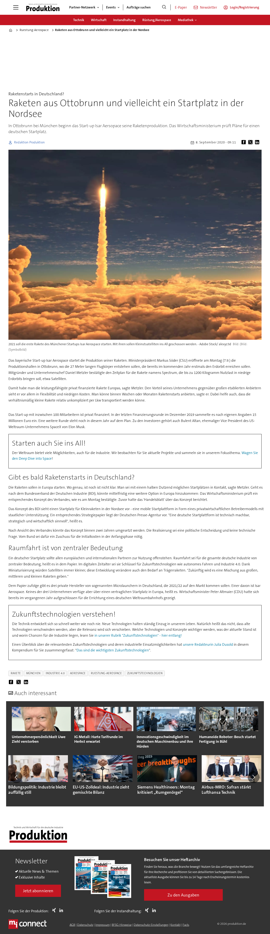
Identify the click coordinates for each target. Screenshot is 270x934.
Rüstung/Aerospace (156, 20)
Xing (55, 910)
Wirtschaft (99, 20)
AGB (72, 925)
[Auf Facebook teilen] (244, 142)
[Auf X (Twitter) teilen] (251, 142)
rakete (16, 673)
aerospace (78, 673)
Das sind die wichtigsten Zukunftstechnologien (113, 650)
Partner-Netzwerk (82, 7)
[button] (16, 777)
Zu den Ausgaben (183, 895)
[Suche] (164, 7)
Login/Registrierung (244, 7)
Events (111, 7)
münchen (33, 673)
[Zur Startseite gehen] (43, 7)
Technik (78, 20)
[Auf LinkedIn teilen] (258, 142)
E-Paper (181, 7)
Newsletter (208, 7)
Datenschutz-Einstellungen (151, 925)
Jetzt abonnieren (38, 891)
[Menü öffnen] (16, 7)
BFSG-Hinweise (122, 925)
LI (62, 910)
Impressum (102, 925)
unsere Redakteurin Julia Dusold (208, 644)
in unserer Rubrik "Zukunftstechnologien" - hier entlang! (138, 635)
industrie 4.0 (55, 673)
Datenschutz (85, 925)
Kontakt (175, 925)
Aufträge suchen (139, 7)
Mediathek (185, 20)
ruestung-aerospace (106, 673)
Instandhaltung (124, 20)
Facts (186, 925)
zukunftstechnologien (145, 673)
